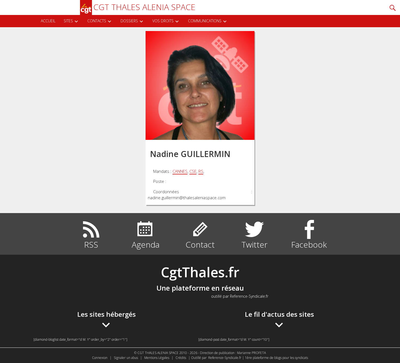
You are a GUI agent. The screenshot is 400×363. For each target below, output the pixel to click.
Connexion (99, 357)
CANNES (180, 171)
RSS (91, 244)
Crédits (181, 357)
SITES (68, 20)
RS (200, 171)
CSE (192, 171)
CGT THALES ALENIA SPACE (144, 7)
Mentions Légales (156, 357)
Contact (200, 244)
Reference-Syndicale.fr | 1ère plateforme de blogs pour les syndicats (258, 357)
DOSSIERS (129, 20)
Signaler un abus (126, 357)
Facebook (309, 244)
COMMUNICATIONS (204, 20)
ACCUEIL (48, 20)
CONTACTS (96, 20)
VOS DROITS (163, 20)
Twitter (254, 244)
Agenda (145, 244)
